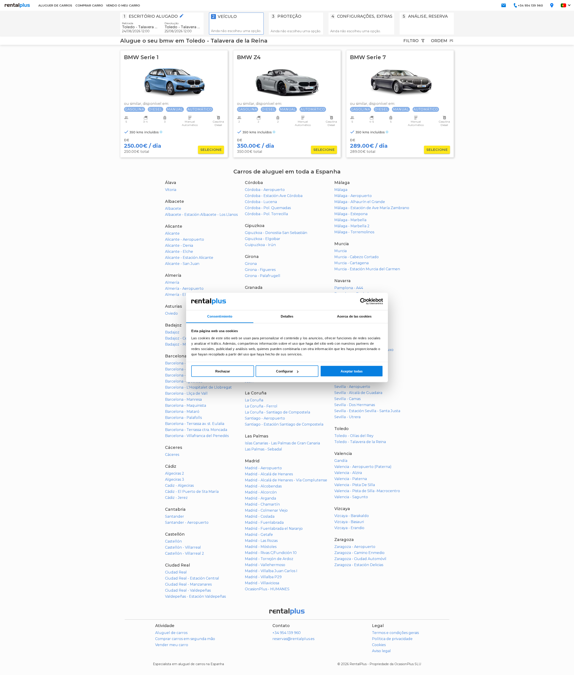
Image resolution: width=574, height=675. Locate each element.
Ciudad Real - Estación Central (192, 578)
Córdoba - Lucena (261, 202)
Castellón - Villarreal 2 (184, 553)
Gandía (340, 461)
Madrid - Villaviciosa (262, 583)
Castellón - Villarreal (183, 547)
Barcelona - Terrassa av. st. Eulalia (194, 424)
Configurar (284, 371)
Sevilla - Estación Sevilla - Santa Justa (367, 411)
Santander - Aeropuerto (187, 522)
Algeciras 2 (174, 473)
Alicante (172, 233)
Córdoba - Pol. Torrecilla (266, 214)
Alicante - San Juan (182, 264)
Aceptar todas (352, 371)
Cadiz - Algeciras (179, 485)
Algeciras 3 (174, 479)
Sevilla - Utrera (347, 417)
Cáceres (172, 454)
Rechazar (222, 371)
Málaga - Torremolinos (354, 232)
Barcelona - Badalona (184, 363)
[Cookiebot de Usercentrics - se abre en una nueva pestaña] (363, 301)
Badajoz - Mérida (180, 344)
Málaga (340, 190)
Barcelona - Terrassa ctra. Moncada (196, 430)
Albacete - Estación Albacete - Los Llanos (201, 214)
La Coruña (254, 400)
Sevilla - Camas (347, 399)
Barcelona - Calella (182, 369)
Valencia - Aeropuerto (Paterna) (362, 467)
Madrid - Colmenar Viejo (266, 510)
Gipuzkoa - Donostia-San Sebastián (276, 233)
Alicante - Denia (179, 245)
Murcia (340, 251)
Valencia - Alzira (348, 473)
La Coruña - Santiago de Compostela (277, 412)
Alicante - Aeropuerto (184, 239)
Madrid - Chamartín (262, 504)
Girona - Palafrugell (262, 276)
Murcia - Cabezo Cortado (356, 257)
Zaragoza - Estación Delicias (358, 565)
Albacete (173, 208)
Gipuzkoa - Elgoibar (262, 239)
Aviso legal (381, 651)
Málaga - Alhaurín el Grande (359, 202)
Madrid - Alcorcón (261, 492)
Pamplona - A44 (348, 288)
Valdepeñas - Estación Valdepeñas (195, 596)
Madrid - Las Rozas (261, 541)
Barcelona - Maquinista (185, 405)
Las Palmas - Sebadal (263, 449)
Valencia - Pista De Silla (354, 485)
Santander (174, 516)
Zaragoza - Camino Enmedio (359, 553)
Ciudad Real (176, 572)
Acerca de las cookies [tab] (354, 316)
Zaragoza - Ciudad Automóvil (360, 559)
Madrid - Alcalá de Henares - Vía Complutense (286, 480)
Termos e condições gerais (395, 633)
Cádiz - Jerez (176, 497)
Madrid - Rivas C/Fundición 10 (271, 553)
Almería (172, 282)
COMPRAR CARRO (89, 5)
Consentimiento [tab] (219, 316)
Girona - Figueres (260, 270)
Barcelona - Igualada (183, 381)
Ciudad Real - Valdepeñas (188, 590)
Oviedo (171, 313)
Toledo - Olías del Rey (354, 436)
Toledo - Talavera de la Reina (360, 442)
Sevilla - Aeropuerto (352, 387)
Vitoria (170, 190)
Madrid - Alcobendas (263, 486)
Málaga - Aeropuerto (353, 196)
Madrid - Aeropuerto (263, 468)
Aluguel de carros (171, 633)
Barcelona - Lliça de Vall (186, 393)
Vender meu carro (171, 645)
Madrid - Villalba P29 (263, 577)
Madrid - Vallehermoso (265, 565)
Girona (251, 264)
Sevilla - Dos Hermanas (354, 405)
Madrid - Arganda (260, 498)
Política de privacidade (392, 639)
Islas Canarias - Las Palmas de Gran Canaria (282, 443)
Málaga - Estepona (350, 214)
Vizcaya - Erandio (349, 528)
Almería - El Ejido (180, 294)
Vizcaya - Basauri (349, 522)
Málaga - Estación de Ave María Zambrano (371, 208)
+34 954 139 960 (286, 633)
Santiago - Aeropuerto (265, 418)
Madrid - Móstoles (260, 547)
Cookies (379, 645)
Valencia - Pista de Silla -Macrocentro (367, 491)
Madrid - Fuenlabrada (264, 522)
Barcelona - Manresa (183, 399)
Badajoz (172, 332)
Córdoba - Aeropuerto (265, 190)
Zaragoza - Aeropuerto (354, 547)
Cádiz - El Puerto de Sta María (192, 491)
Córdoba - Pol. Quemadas (268, 208)
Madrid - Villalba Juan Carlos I (271, 571)
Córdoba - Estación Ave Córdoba (273, 196)
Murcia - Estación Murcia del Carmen (367, 269)
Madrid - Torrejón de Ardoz (269, 559)
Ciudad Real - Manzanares (188, 584)
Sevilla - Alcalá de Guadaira (358, 393)
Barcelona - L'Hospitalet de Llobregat (198, 387)
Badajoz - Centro (180, 338)
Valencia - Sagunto (351, 497)
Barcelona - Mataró (182, 411)
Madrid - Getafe (259, 534)
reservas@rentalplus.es (293, 639)
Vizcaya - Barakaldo (351, 516)
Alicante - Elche (179, 251)
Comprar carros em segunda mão (185, 639)
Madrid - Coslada (259, 516)
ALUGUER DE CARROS (55, 5)
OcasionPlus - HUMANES (267, 589)
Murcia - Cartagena (351, 263)
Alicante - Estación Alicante (189, 257)
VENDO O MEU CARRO (123, 5)
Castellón (173, 541)
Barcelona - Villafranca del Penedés (197, 436)
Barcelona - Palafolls (183, 417)
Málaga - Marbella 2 (352, 226)
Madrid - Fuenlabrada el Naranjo (274, 528)
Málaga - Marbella (350, 220)
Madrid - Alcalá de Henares (269, 474)
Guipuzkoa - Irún (260, 245)
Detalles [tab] (287, 316)
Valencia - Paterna (350, 479)
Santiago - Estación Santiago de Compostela (284, 424)
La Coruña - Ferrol (261, 406)
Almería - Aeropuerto (184, 288)
